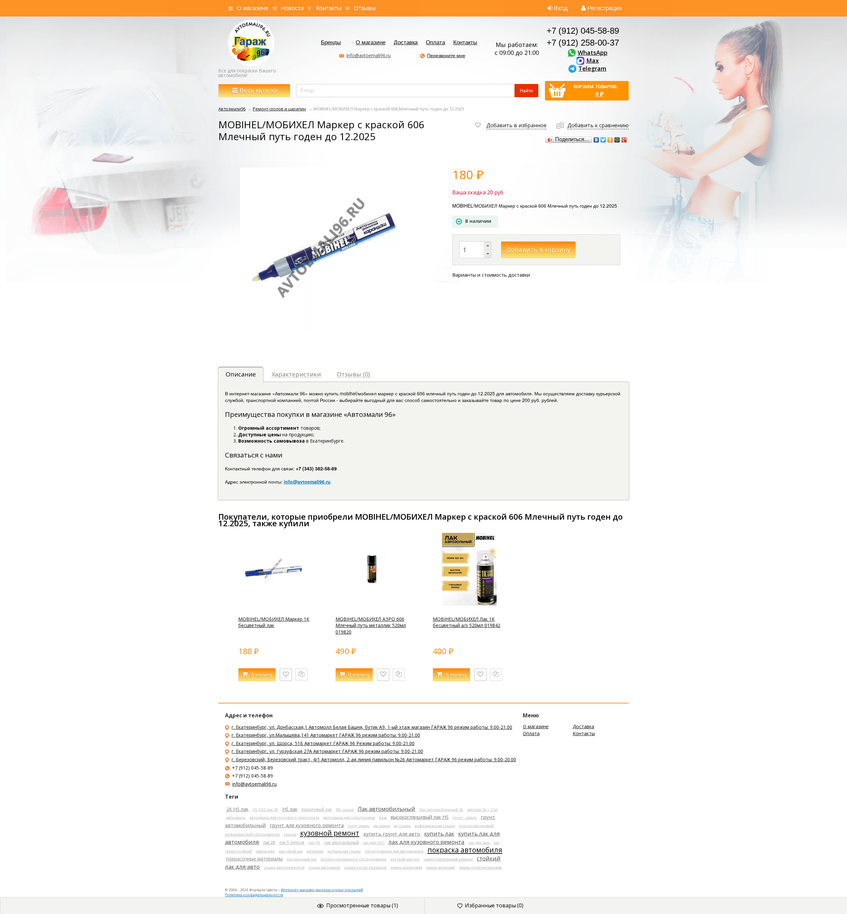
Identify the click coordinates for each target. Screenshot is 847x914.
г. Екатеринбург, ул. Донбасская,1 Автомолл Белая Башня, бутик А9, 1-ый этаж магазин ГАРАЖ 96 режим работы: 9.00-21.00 (372, 727)
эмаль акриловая (406, 867)
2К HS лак (237, 809)
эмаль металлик (440, 867)
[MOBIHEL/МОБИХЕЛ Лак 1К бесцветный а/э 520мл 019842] (469, 604)
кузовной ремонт (329, 833)
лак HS (314, 842)
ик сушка (402, 825)
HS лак (289, 809)
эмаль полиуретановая (480, 867)
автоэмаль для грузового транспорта (284, 817)
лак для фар (479, 842)
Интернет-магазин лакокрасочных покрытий (322, 889)
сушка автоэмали (324, 867)
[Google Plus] (624, 140)
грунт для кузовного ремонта (307, 825)
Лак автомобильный (386, 809)
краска (290, 834)
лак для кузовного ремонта (426, 842)
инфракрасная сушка (435, 825)
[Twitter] (603, 140)
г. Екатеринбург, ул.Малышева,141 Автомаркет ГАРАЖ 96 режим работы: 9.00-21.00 (326, 735)
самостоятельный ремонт (448, 858)
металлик (315, 851)
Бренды (331, 43)
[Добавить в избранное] (286, 674)
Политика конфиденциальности (254, 894)
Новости (292, 8)
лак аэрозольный (341, 842)
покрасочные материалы (254, 858)
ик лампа (382, 825)
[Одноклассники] (610, 140)
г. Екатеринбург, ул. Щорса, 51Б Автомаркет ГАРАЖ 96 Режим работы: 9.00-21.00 (323, 743)
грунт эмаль (359, 825)
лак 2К (269, 842)
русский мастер (405, 858)
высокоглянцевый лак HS (420, 817)
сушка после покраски (365, 867)
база (383, 817)
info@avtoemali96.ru (368, 55)
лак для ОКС (373, 842)
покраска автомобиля (464, 849)
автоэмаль (235, 817)
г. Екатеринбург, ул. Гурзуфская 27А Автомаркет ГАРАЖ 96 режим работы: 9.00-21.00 (327, 751)
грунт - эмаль (465, 817)
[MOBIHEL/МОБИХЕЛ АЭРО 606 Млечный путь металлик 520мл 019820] (371, 604)
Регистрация (604, 8)
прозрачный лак (302, 858)
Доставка (406, 43)
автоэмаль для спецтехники (349, 817)
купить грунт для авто (391, 833)
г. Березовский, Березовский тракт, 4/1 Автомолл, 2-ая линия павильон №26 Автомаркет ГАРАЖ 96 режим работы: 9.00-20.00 (374, 759)
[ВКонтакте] (596, 140)
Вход (561, 8)
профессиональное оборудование (353, 858)
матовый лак (291, 851)
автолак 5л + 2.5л (482, 809)
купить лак (439, 833)
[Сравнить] (301, 674)
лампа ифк (265, 851)
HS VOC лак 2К (265, 809)
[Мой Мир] (617, 140)
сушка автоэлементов (284, 867)
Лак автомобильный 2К (441, 809)
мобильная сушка (344, 851)
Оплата (435, 43)
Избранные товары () (494, 905)
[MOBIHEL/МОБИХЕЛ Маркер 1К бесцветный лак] (274, 604)
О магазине (252, 8)
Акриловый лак (316, 809)
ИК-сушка (345, 809)
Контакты (328, 8)
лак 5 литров (291, 842)
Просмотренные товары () (362, 905)
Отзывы (365, 8)
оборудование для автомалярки (394, 851)
